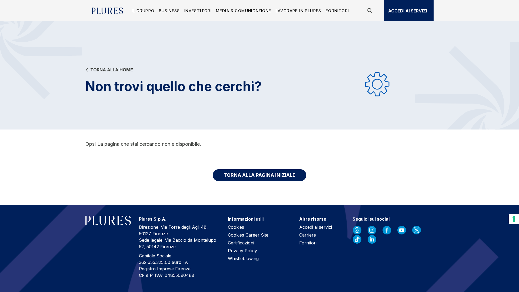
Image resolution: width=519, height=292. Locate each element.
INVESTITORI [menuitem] (198, 10)
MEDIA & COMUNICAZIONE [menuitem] (243, 10)
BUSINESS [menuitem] (169, 10)
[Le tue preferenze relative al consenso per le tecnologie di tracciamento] (514, 219)
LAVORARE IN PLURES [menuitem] (298, 10)
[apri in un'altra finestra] (357, 230)
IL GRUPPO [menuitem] (143, 10)
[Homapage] (107, 11)
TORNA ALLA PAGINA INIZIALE (259, 175)
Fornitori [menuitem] (337, 10)
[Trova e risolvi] (370, 10)
